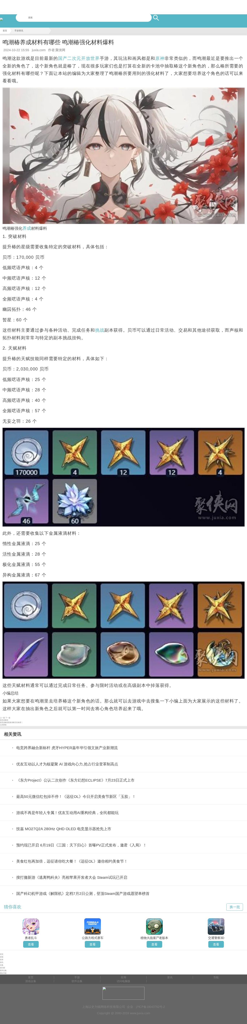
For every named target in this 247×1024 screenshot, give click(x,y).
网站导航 (3, 973)
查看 (31, 944)
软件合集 (3, 970)
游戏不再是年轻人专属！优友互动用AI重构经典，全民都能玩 (67, 813)
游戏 (1, 957)
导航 (216, 977)
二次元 (74, 58)
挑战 (99, 330)
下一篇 (7, 718)
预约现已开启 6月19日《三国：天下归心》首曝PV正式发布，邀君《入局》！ (81, 845)
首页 (5, 30)
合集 (1, 965)
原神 (160, 58)
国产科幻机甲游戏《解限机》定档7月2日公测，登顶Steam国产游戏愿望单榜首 (83, 893)
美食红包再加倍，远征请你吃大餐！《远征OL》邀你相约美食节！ (72, 861)
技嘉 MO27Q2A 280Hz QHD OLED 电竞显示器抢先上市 (63, 829)
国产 (62, 58)
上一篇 (2, 718)
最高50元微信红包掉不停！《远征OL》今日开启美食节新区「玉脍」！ (76, 796)
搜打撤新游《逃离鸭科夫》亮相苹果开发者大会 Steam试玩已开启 (71, 877)
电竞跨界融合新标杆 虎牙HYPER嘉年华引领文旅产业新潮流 (67, 748)
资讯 (1, 962)
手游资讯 (18, 30)
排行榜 (2, 968)
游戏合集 (30, 981)
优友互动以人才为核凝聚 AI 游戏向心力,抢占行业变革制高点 (67, 764)
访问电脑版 (123, 981)
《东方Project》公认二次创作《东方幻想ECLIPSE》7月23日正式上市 (75, 780)
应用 (1, 960)
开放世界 (90, 58)
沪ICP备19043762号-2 (150, 1006)
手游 (77, 977)
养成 (26, 228)
